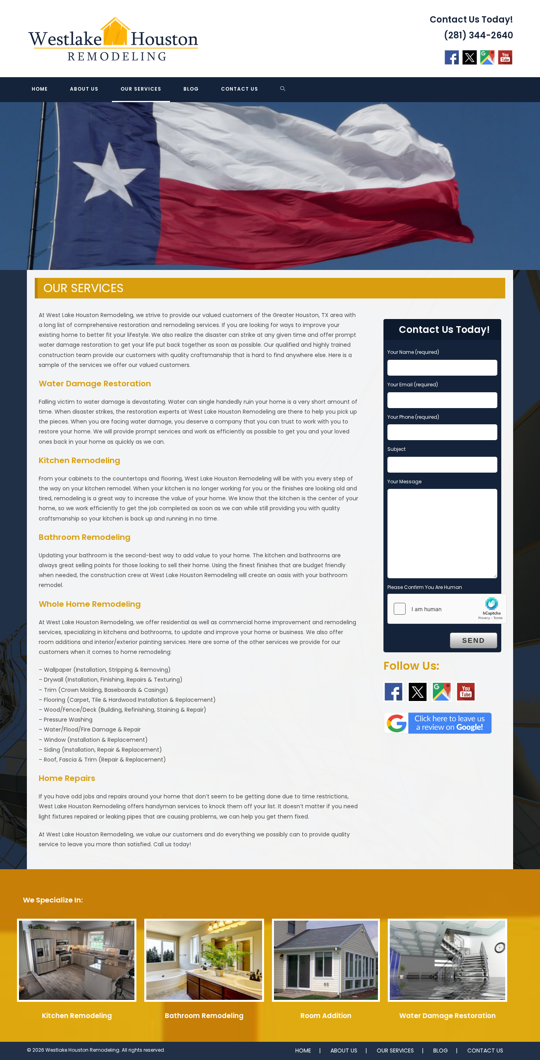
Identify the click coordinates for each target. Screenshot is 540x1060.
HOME (303, 1050)
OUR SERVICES (395, 1050)
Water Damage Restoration (447, 1015)
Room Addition (325, 1015)
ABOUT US (343, 1050)
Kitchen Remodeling (77, 1015)
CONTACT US (485, 1050)
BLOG (440, 1050)
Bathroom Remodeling (204, 1015)
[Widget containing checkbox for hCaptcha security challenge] (447, 609)
